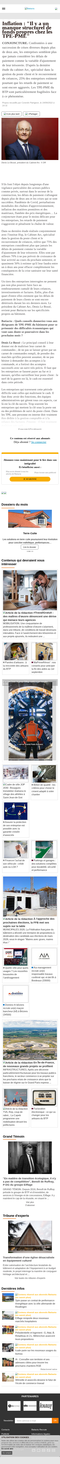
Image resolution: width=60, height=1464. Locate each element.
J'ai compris (7, 1453)
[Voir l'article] (55, 685)
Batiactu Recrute (39, 1432)
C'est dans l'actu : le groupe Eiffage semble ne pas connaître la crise (25, 683)
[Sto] (30, 1408)
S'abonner (30, 1207)
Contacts (5, 1432)
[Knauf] (46, 1408)
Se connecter (38, 442)
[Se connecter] (56, 8)
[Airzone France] (14, 1408)
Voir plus (30, 1204)
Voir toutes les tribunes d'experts (30, 1280)
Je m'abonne (30, 479)
